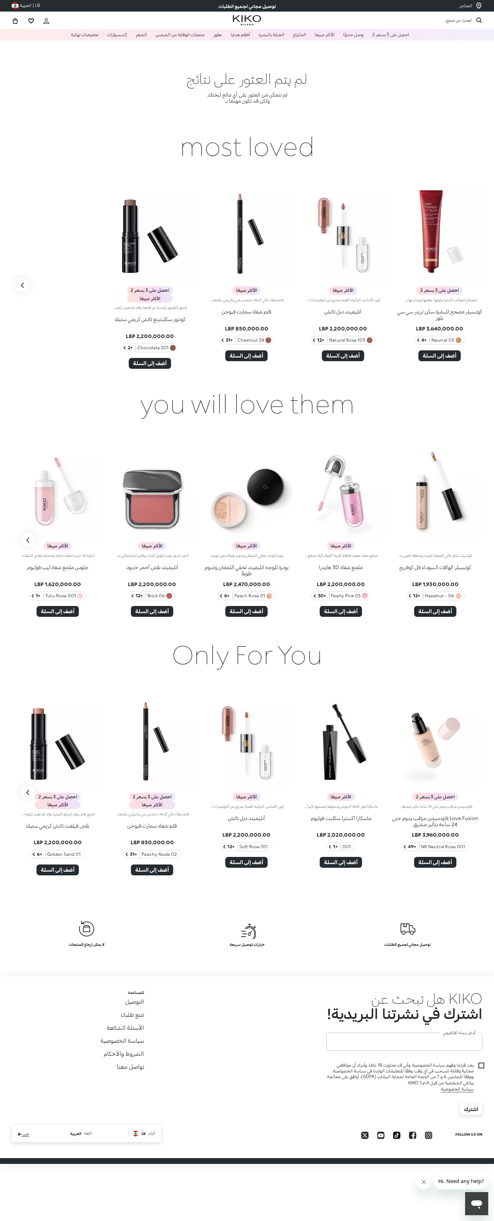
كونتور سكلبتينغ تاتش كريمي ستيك (150, 319)
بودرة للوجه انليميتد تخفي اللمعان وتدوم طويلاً (247, 570)
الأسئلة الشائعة (125, 1027)
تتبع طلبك (132, 1014)
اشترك (471, 1124)
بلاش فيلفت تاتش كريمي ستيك (57, 826)
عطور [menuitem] (217, 34)
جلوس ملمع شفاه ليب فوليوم (58, 567)
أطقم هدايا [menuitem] (240, 34)
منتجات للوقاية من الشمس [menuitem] (180, 34)
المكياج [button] (299, 34)
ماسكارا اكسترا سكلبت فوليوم (341, 818)
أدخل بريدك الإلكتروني (459, 1048)
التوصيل (134, 1001)
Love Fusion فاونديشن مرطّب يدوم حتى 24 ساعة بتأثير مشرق (435, 821)
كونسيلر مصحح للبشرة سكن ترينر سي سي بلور (439, 314)
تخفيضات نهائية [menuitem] (84, 34)
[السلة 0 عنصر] (15, 20)
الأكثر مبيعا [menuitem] (325, 34)
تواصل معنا (130, 1066)
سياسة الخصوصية (457, 1104)
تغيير (25, 1149)
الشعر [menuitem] (141, 34)
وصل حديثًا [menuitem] (353, 34)
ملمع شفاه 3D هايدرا (341, 567)
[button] (404, 1006)
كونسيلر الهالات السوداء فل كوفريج (435, 567)
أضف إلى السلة (439, 356)
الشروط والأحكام (124, 1053)
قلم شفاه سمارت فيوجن (246, 311)
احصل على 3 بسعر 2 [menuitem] (390, 34)
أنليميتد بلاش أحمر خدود (152, 567)
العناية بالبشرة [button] (271, 34)
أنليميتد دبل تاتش (343, 311)
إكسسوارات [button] (117, 34)
